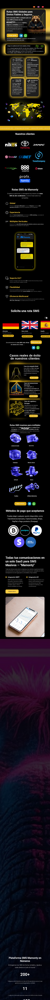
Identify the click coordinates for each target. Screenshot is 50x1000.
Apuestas (31, 445)
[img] (21, 35)
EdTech (16, 479)
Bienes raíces (31, 462)
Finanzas (15, 462)
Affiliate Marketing (32, 496)
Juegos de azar (15, 445)
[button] (34, 377)
